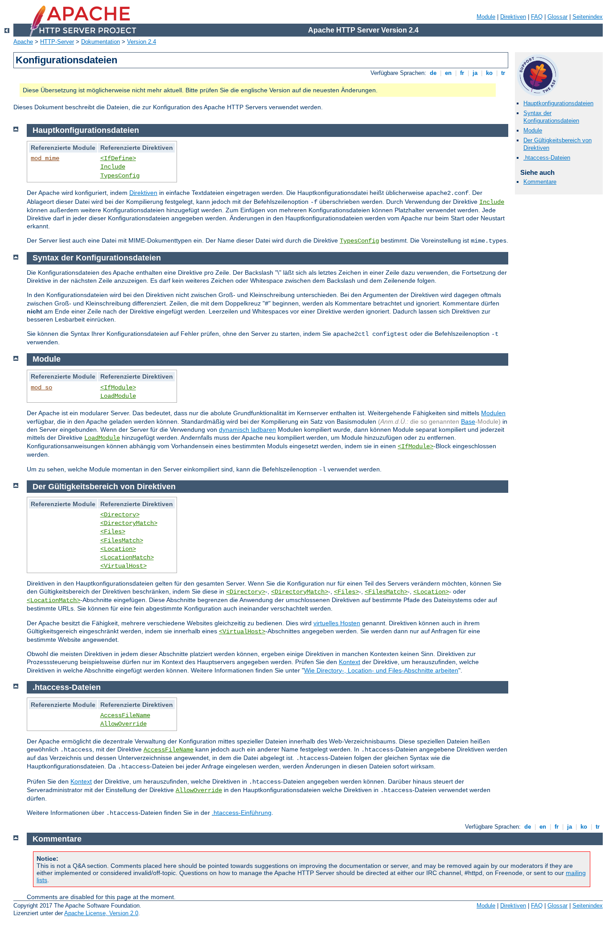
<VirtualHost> (123, 566)
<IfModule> (118, 387)
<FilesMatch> (121, 540)
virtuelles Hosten (336, 623)
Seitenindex (587, 16)
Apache (23, 41)
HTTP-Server (57, 41)
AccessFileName (125, 715)
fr (462, 73)
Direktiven (513, 16)
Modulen (493, 413)
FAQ (537, 16)
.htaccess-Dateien (546, 157)
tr (503, 73)
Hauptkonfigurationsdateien (558, 103)
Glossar (557, 16)
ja (475, 73)
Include (112, 166)
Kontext (349, 661)
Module (486, 16)
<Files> (112, 531)
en (448, 73)
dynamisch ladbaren (247, 429)
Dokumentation (100, 41)
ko (489, 73)
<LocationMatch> (127, 557)
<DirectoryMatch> (128, 523)
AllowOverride (123, 723)
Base (468, 421)
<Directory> (120, 514)
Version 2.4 (141, 41)
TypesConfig (120, 175)
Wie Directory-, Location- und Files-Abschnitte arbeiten (381, 670)
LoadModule (118, 396)
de (433, 73)
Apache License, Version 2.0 (101, 913)
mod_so (41, 387)
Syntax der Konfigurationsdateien (551, 117)
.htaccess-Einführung (242, 812)
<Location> (118, 549)
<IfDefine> (118, 158)
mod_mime (45, 158)
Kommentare (539, 181)
